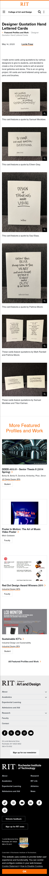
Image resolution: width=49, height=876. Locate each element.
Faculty (5, 718)
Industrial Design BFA (11, 646)
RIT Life (34, 781)
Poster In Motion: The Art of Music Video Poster (21, 530)
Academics (7, 781)
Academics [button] (7, 697)
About (4, 775)
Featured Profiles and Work (16, 32)
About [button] (4, 691)
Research (35, 775)
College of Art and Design (20, 12)
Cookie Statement (10, 866)
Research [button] (6, 713)
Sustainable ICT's (11, 638)
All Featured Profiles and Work (23, 661)
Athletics (35, 786)
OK (24, 871)
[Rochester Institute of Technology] (24, 4)
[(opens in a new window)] (4, 733)
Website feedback (14, 819)
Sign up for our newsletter (24, 752)
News (33, 791)
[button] (4, 12)
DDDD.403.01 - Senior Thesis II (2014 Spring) (22, 470)
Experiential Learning (11, 702)
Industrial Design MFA (11, 589)
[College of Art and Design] (21, 683)
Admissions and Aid (11, 707)
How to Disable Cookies (31, 866)
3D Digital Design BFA (11, 479)
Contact (5, 723)
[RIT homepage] (21, 767)
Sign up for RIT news (15, 826)
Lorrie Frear (27, 44)
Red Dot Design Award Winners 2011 (22, 585)
